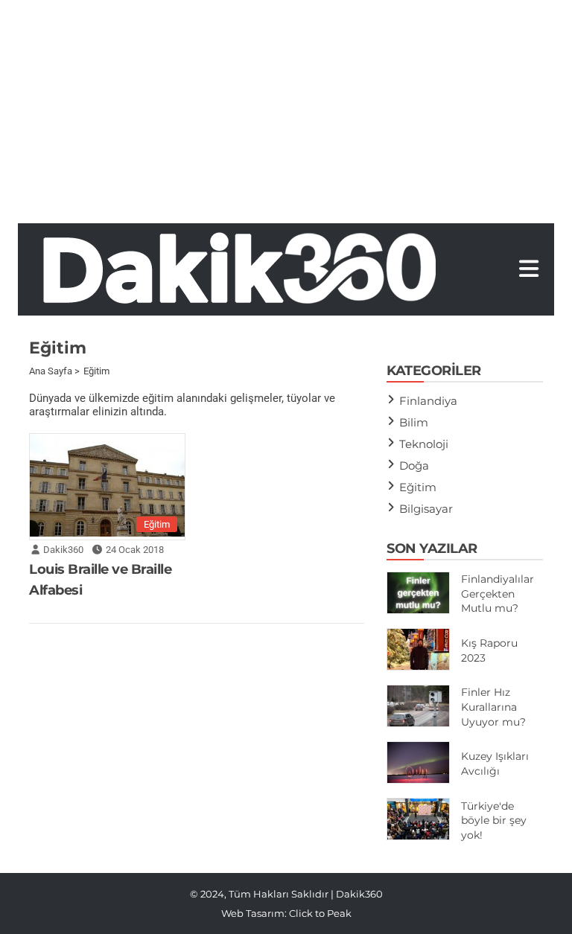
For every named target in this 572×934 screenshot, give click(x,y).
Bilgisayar (426, 509)
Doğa (414, 465)
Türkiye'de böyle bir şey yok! (494, 820)
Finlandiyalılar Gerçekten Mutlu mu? (497, 593)
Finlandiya (428, 401)
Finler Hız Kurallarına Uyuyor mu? (493, 706)
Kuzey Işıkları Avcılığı (495, 763)
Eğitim (157, 524)
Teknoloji (423, 444)
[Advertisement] (286, 111)
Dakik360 (63, 549)
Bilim (413, 422)
